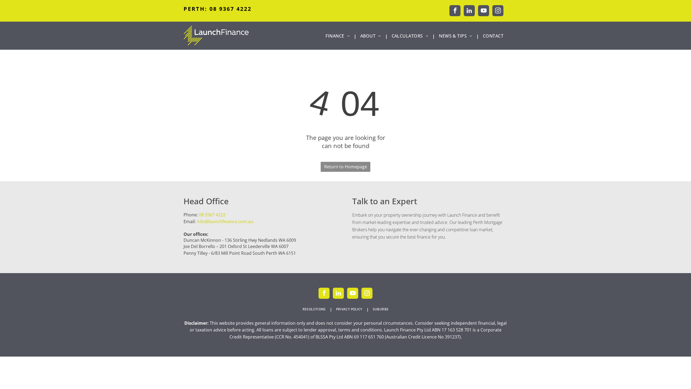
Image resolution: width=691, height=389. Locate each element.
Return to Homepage (345, 167)
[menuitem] (338, 36)
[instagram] (497, 11)
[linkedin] (469, 11)
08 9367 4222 (212, 215)
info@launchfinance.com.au (225, 221)
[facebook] (454, 11)
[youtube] (483, 11)
